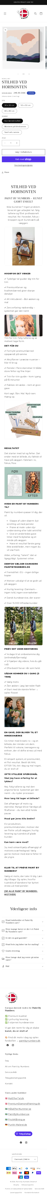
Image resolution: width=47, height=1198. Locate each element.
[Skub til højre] (29, 74)
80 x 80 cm (9, 111)
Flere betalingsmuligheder (23, 165)
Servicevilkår (11, 1072)
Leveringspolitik (16, 1192)
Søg (7, 1061)
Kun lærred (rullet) (12, 121)
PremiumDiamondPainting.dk (24, 1104)
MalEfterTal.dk (16, 1098)
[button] (5, 13)
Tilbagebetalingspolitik (15, 1078)
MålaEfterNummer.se (19, 1109)
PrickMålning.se (16, 1119)
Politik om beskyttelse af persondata (18, 1189)
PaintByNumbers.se (18, 1114)
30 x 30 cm (9, 105)
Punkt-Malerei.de (17, 1125)
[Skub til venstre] (18, 74)
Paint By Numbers (23, 1182)
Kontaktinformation (32, 1192)
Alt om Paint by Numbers (17, 1066)
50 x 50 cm (26, 105)
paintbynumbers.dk (29, 1041)
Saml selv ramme (12, 132)
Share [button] (6, 172)
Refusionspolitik (28, 1185)
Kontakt (9, 1084)
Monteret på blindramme (15, 127)
